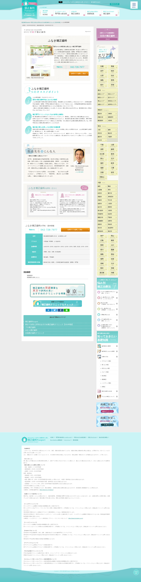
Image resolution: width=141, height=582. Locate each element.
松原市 (110, 214)
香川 (102, 250)
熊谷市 (110, 133)
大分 (112, 264)
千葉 (101, 145)
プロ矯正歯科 (30, 327)
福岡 (102, 259)
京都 (101, 173)
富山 (102, 159)
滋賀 (101, 168)
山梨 (112, 145)
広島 (102, 241)
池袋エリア (101, 104)
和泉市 (110, 224)
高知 (112, 255)
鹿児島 (102, 273)
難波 (109, 186)
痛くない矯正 (105, 364)
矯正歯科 (108, 13)
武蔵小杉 (100, 117)
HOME (45, 12)
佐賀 (112, 259)
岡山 (112, 236)
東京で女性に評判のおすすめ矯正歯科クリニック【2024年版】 (49, 324)
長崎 (102, 264)
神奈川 (103, 110)
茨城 (112, 85)
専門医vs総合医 (61, 13)
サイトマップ (67, 440)
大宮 (99, 130)
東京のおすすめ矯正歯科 (80, 437)
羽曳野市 (100, 214)
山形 (101, 76)
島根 (102, 245)
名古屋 (102, 154)
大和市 (110, 120)
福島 (102, 81)
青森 (112, 67)
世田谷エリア (112, 101)
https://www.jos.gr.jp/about (46, 490)
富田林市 (100, 231)
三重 (112, 168)
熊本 (102, 269)
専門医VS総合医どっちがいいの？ (64, 437)
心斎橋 (100, 189)
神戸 (101, 236)
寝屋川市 (100, 217)
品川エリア (111, 97)
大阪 (101, 182)
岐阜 (112, 164)
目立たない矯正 (106, 368)
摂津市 (110, 207)
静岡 (112, 150)
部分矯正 (104, 375)
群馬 (112, 81)
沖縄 (112, 273)
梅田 (99, 186)
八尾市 (110, 203)
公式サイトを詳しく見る (78, 73)
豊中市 (110, 193)
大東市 (110, 210)
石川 (112, 159)
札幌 (102, 67)
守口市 (110, 200)
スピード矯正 (105, 372)
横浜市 (100, 113)
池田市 (100, 203)
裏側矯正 (104, 379)
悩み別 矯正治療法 (103, 437)
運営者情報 (75, 440)
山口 (112, 245)
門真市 (110, 217)
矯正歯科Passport (31, 321)
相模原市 (110, 117)
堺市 (109, 189)
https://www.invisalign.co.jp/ (75, 518)
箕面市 (100, 224)
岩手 (101, 71)
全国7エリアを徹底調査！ (107, 34)
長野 (102, 150)
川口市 (100, 140)
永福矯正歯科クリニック (34, 333)
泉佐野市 (110, 228)
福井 (101, 164)
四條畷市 (100, 221)
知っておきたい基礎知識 (56, 440)
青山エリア (101, 101)
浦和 (109, 130)
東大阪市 (100, 210)
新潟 (112, 154)
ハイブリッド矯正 (106, 383)
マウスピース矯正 (106, 361)
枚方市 (100, 207)
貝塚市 (100, 200)
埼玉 (102, 126)
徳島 (102, 255)
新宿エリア (101, 97)
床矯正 (103, 386)
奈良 (112, 173)
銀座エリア (101, 94)
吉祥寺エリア (112, 104)
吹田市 (100, 193)
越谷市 (100, 136)
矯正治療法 (75, 13)
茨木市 (100, 228)
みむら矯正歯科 (31, 330)
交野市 (110, 221)
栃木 (102, 85)
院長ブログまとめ (92, 437)
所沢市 (100, 133)
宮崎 (112, 269)
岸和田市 (110, 196)
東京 (101, 90)
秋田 (112, 71)
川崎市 (110, 113)
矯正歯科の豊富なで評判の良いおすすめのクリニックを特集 (49, 290)
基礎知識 (92, 13)
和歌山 (102, 177)
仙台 (112, 76)
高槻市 (100, 196)
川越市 (110, 136)
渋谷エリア (111, 94)
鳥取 (112, 241)
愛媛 (112, 250)
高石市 (110, 231)
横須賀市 (100, 120)
